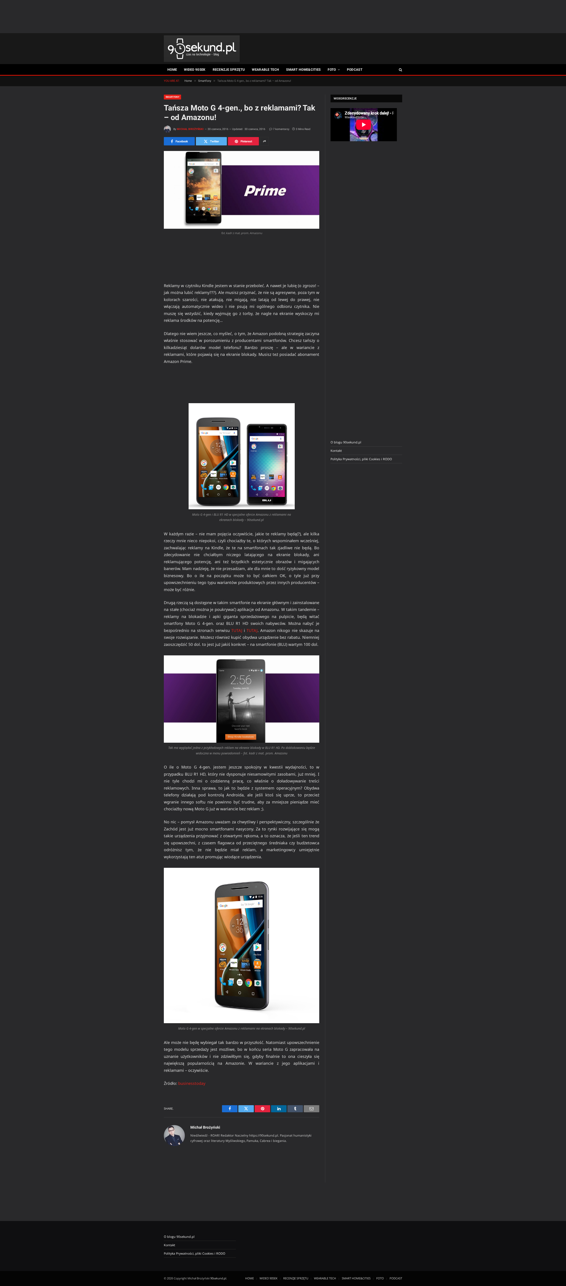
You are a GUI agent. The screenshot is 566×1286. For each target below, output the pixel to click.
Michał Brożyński (190, 129)
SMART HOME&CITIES (303, 70)
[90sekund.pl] (202, 48)
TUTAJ (236, 630)
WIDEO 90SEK (194, 70)
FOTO (332, 70)
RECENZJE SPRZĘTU (229, 70)
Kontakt (336, 450)
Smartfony (172, 97)
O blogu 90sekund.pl (346, 442)
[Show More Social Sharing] (264, 141)
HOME (172, 70)
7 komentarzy (281, 129)
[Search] (400, 70)
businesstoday (191, 1083)
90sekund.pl (218, 1278)
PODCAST (354, 70)
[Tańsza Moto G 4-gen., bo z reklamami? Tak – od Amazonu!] (241, 190)
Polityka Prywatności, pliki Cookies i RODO (361, 459)
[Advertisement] (283, 17)
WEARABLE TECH (265, 70)
